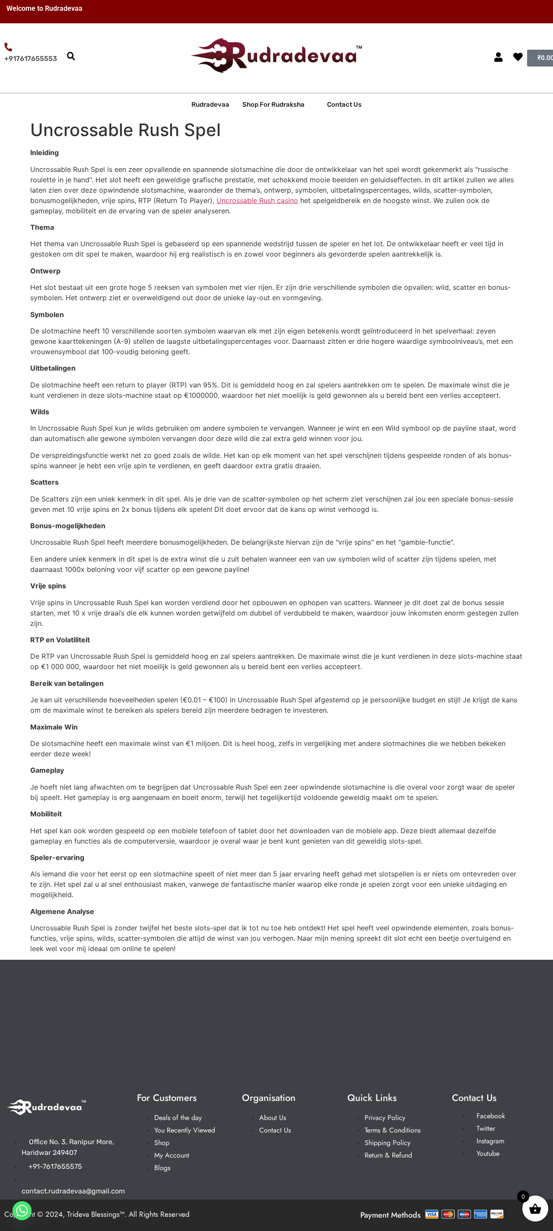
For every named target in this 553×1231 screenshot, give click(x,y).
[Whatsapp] (22, 1210)
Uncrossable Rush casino (257, 200)
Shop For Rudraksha (273, 104)
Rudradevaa (210, 104)
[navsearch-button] (70, 56)
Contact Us (344, 104)
